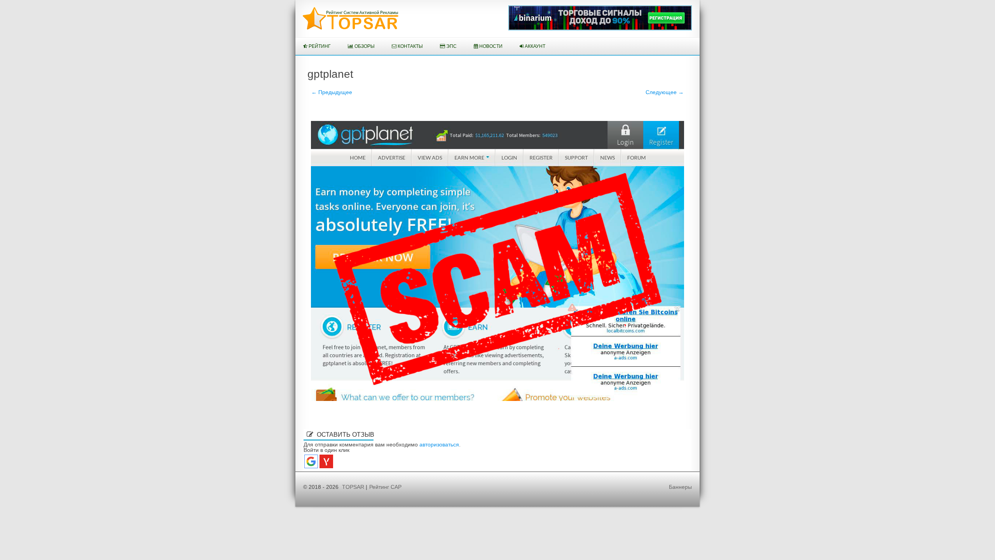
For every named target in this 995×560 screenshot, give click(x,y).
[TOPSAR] (350, 28)
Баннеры (680, 487)
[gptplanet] (497, 261)
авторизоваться (439, 444)
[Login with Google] (311, 461)
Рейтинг (319, 46)
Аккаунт (534, 46)
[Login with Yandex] (326, 461)
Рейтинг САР (385, 487)
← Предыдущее (331, 92)
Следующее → (665, 92)
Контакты (409, 46)
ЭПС (451, 46)
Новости (490, 46)
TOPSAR (353, 487)
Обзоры (364, 46)
